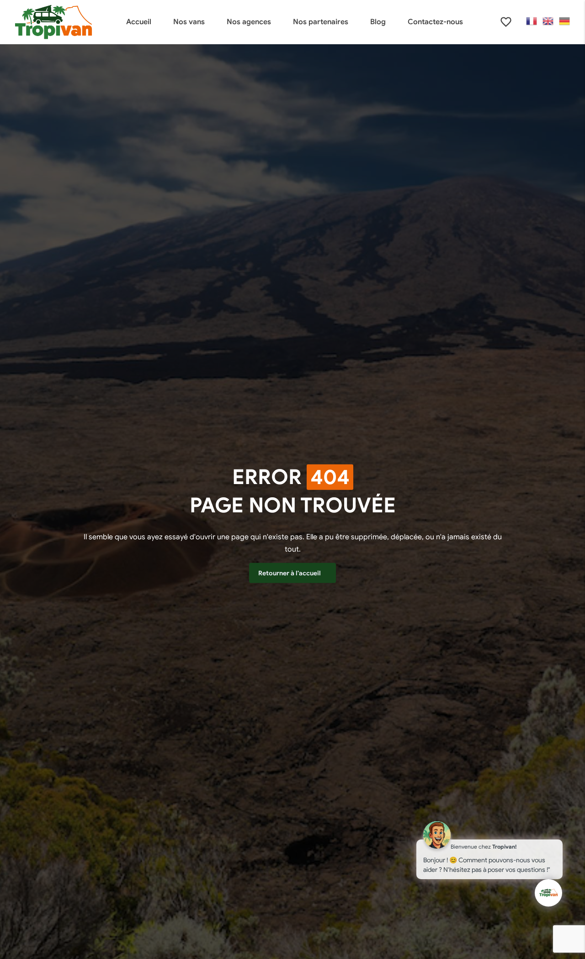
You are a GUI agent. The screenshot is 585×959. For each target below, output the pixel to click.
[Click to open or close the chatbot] (548, 893)
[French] (532, 21)
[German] (565, 21)
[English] (548, 21)
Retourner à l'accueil (290, 573)
